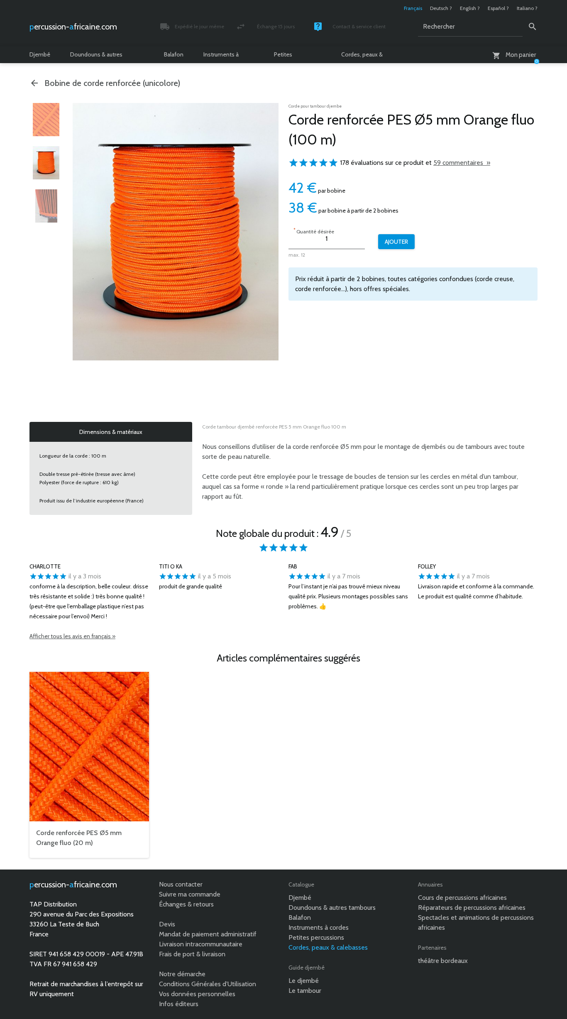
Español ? (498, 8)
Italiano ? (527, 8)
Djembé (39, 54)
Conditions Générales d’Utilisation (207, 984)
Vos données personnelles (197, 994)
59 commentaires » (461, 163)
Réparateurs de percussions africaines (471, 907)
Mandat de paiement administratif (208, 934)
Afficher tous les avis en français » (72, 636)
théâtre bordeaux (443, 961)
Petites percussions (289, 57)
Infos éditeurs (178, 1004)
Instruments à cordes (221, 57)
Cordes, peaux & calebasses (362, 57)
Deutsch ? (441, 8)
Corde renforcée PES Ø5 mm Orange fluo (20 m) (79, 838)
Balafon (173, 54)
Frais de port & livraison (192, 954)
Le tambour (304, 991)
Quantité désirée (313, 230)
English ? (470, 8)
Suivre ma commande (189, 894)
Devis (167, 924)
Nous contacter (181, 884)
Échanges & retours (186, 904)
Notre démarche (182, 974)
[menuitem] (46, 119)
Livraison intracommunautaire (200, 944)
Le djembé (303, 981)
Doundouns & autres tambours (96, 57)
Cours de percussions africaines (462, 897)
